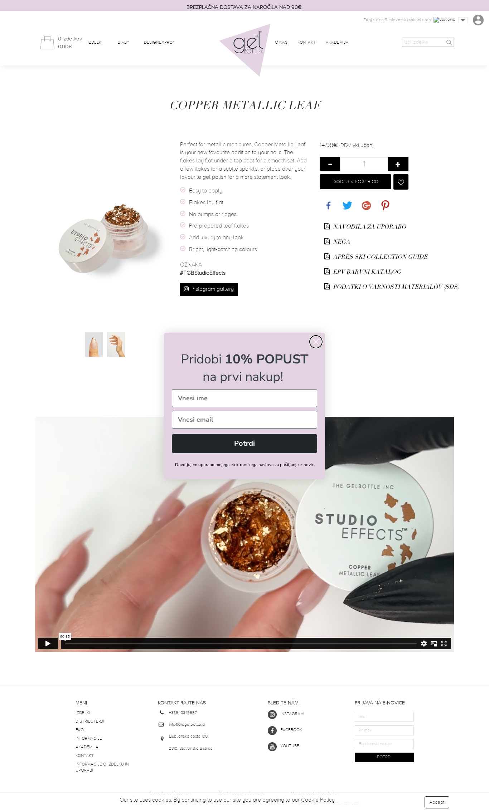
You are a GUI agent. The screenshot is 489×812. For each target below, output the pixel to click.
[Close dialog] (316, 342)
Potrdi (244, 443)
